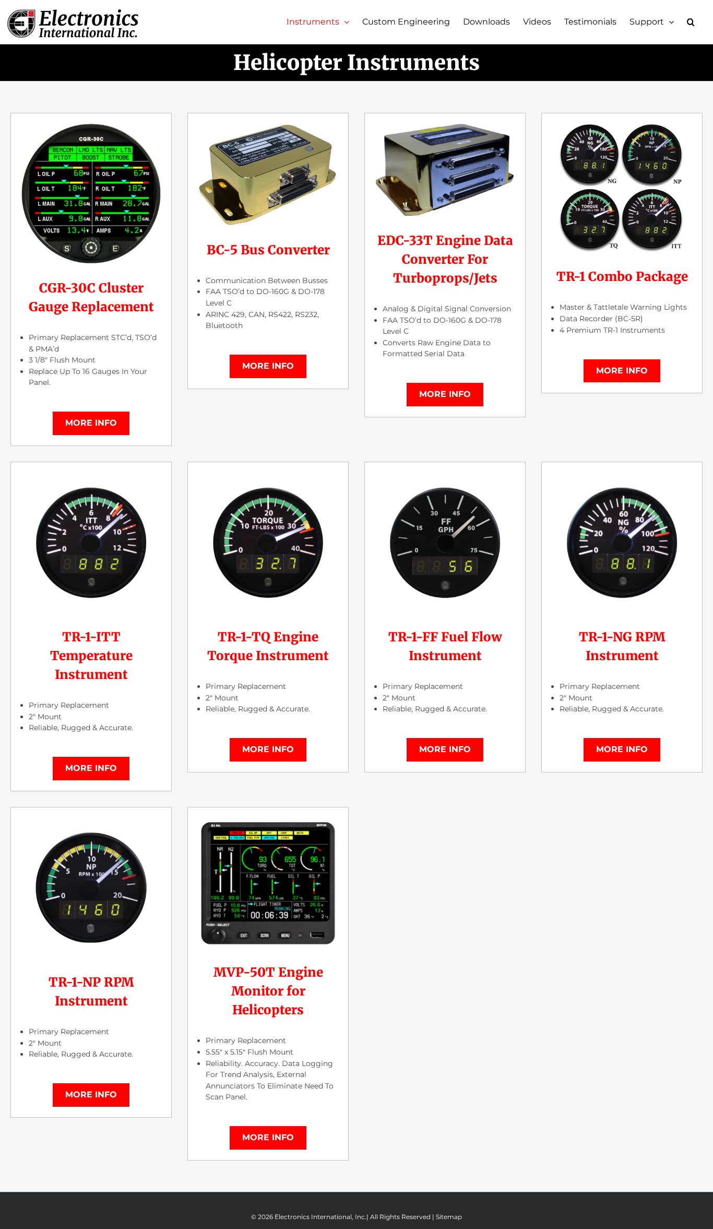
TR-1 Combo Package (622, 276)
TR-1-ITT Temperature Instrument (91, 656)
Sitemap (449, 1217)
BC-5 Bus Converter (268, 250)
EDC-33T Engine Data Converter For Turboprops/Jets (445, 259)
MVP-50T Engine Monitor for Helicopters (268, 991)
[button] (691, 22)
